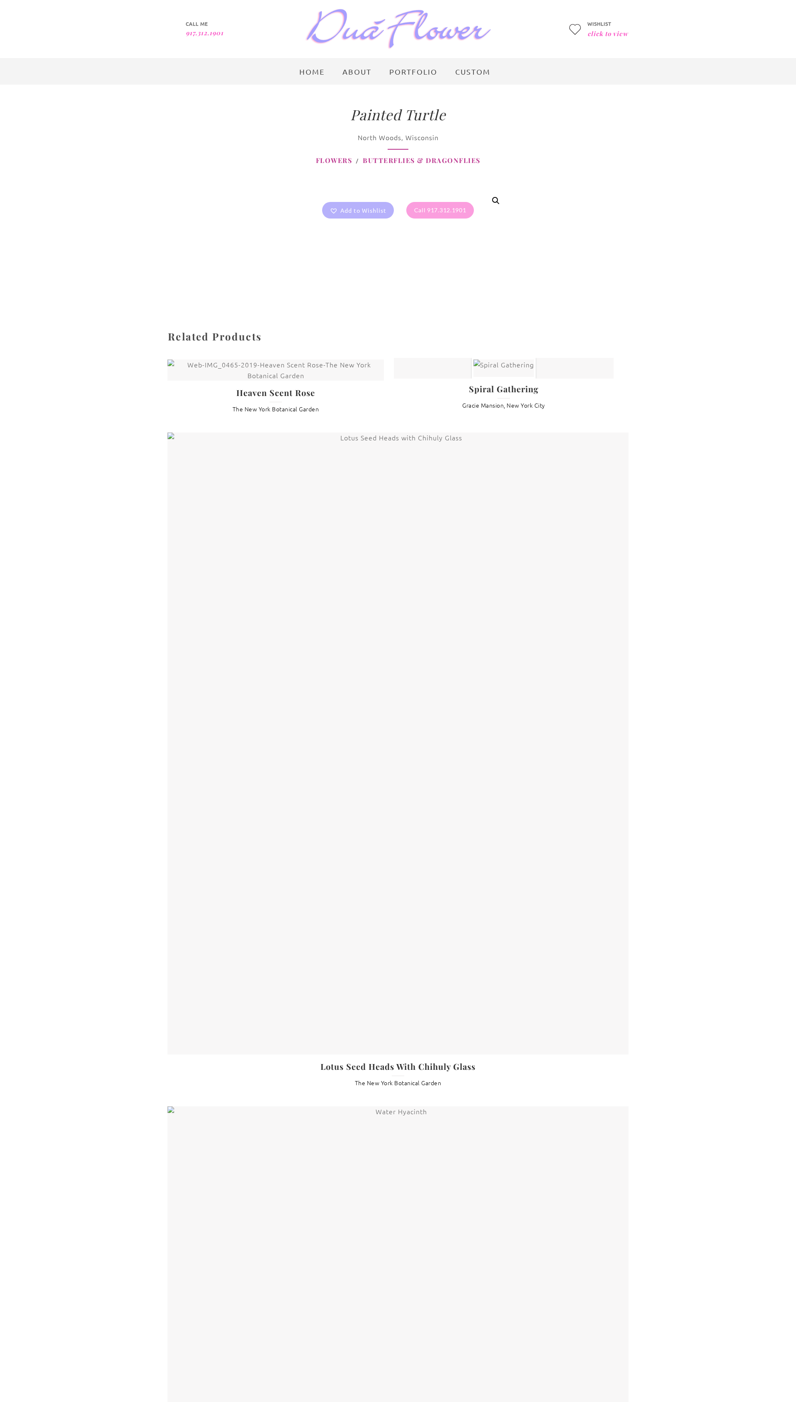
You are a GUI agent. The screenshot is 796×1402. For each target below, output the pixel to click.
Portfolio (413, 71)
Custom (472, 71)
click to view (607, 33)
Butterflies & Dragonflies (422, 160)
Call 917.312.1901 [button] (440, 210)
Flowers (334, 160)
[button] (358, 210)
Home (312, 71)
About (356, 71)
